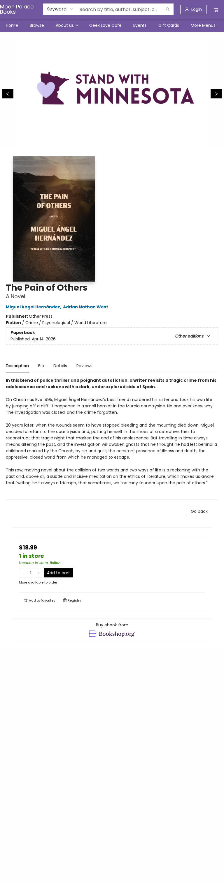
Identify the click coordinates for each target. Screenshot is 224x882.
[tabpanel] (112, 438)
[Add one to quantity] (38, 573)
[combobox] (60, 9)
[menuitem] (12, 25)
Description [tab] (17, 366)
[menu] (112, 25)
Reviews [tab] (84, 366)
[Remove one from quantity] (23, 573)
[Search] (168, 9)
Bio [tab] (41, 366)
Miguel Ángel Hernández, (34, 307)
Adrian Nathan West (85, 307)
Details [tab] (60, 366)
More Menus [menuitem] (203, 25)
